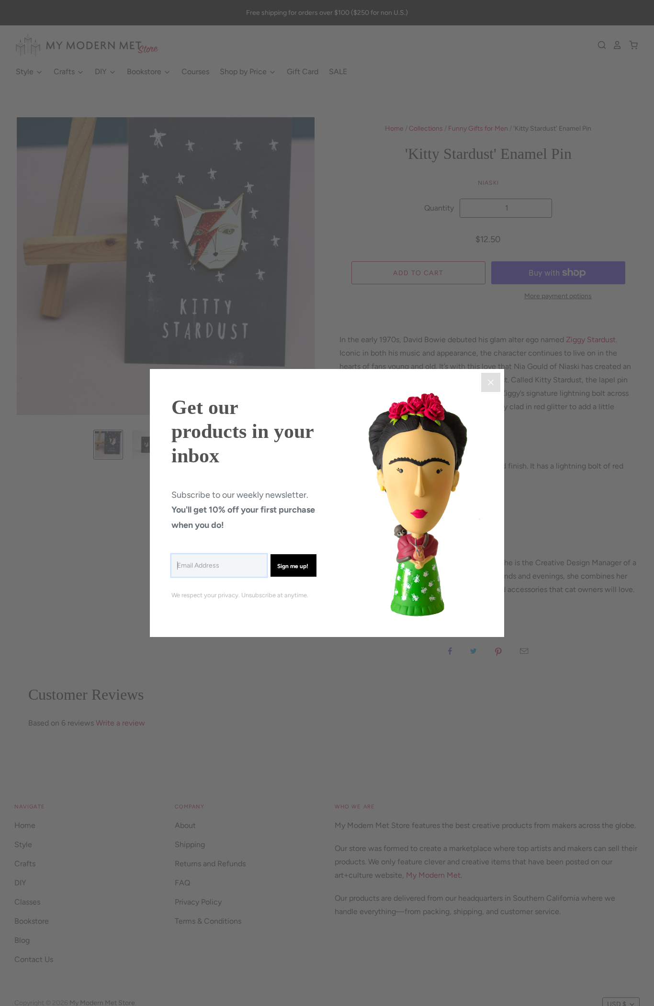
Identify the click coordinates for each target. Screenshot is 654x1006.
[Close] (490, 382)
